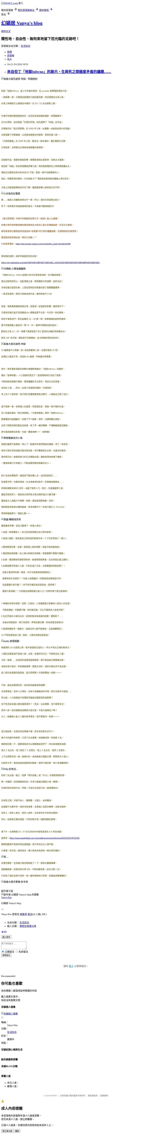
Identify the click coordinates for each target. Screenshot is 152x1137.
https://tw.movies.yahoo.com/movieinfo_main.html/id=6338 (43, 244)
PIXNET (53, 1095)
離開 (17, 1131)
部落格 (10, 55)
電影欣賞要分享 (28, 926)
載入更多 (6, 937)
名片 (9, 59)
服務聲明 (104, 1095)
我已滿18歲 (7, 1131)
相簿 (9, 52)
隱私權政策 (93, 1095)
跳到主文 (6, 31)
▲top (4, 931)
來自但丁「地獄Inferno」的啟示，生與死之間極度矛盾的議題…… (59, 72)
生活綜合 (25, 46)
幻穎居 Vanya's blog (21, 23)
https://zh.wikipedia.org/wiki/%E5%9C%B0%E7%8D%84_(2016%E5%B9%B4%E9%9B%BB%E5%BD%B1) (50, 262)
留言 (30, 914)
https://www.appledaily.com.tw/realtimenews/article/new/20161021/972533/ (45, 838)
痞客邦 (23, 914)
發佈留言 (6, 955)
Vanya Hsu (6, 897)
